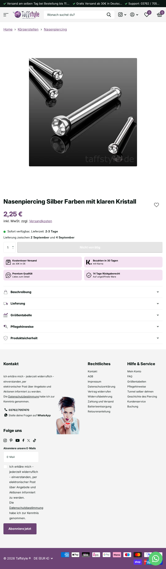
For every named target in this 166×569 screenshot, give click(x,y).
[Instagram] (5, 440)
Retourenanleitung (99, 411)
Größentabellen (136, 381)
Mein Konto (134, 371)
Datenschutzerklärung (101, 386)
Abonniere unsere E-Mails (19, 448)
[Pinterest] (11, 440)
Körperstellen (28, 29)
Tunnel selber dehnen (140, 391)
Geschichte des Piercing (142, 396)
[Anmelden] (134, 14)
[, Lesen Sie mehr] (122, 14)
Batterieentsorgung (99, 406)
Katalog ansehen (5, 14)
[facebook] (23, 440)
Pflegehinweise (136, 386)
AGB (90, 376)
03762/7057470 (19, 410)
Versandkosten (40, 221)
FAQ (129, 376)
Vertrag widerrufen (99, 391)
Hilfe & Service (141, 364)
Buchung (132, 406)
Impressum (94, 381)
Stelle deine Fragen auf (30, 415)
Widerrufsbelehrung (100, 396)
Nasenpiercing (55, 29)
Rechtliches (99, 364)
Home (8, 29)
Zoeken (109, 14)
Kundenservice (136, 401)
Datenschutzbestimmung (23, 396)
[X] (28, 440)
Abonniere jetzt (20, 528)
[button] (156, 204)
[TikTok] (34, 440)
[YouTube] (17, 440)
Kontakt (92, 371)
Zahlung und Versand (100, 401)
